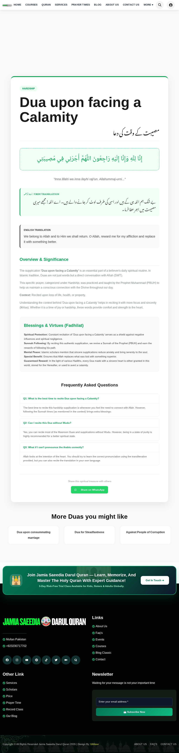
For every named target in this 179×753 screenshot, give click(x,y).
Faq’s (99, 632)
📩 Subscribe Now (134, 711)
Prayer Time (13, 702)
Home (17, 4)
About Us (112, 4)
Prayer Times (80, 4)
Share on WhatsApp (93, 489)
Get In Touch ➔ (155, 580)
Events (100, 639)
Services (61, 4)
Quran (46, 4)
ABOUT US (140, 744)
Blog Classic (103, 652)
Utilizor (94, 744)
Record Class (14, 709)
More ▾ (148, 4)
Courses (31, 4)
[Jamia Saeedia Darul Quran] (7, 5)
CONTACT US (168, 744)
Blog (97, 4)
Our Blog (11, 715)
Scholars (11, 689)
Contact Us (131, 4)
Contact (100, 659)
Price (9, 696)
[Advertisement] (89, 50)
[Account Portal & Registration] (171, 5)
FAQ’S (153, 744)
